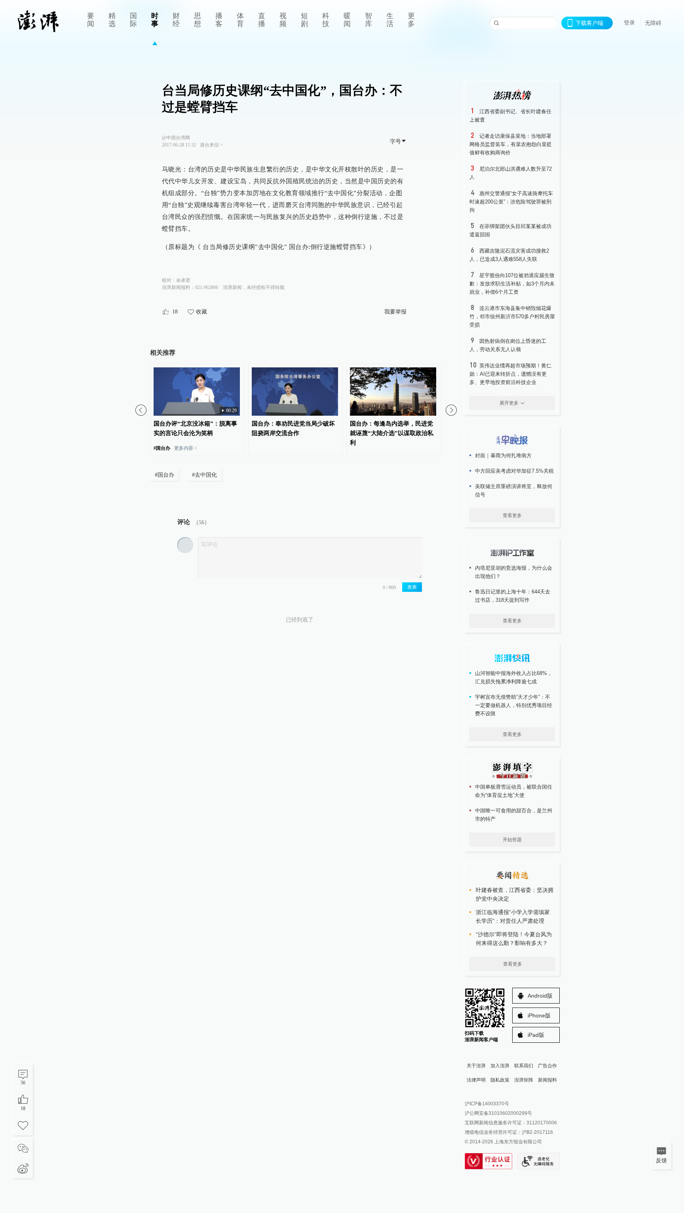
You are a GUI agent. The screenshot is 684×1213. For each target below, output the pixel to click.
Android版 (540, 995)
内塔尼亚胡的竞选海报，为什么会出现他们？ (513, 572)
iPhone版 (539, 1015)
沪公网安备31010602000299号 (498, 1113)
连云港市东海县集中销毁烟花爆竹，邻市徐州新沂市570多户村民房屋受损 (512, 316)
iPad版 (536, 1035)
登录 (629, 22)
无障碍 (653, 23)
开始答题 (512, 839)
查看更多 (512, 515)
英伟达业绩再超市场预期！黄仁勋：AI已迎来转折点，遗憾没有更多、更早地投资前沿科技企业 (510, 374)
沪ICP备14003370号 (487, 1104)
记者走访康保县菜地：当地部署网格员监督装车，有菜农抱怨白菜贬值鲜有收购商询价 (510, 144)
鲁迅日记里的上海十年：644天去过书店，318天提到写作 (512, 596)
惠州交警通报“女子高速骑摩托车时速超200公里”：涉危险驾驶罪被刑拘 (511, 201)
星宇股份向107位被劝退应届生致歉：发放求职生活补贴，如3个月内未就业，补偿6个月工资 (512, 283)
